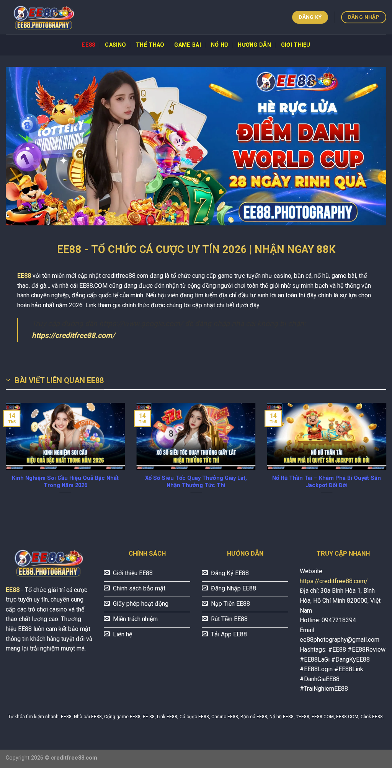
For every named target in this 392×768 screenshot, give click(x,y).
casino (115, 45)
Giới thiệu (295, 45)
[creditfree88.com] (44, 17)
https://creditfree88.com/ (73, 335)
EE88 (88, 45)
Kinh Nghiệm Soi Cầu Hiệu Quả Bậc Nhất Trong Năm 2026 (65, 481)
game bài (187, 45)
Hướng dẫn (254, 45)
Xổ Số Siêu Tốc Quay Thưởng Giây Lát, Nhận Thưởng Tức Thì (196, 481)
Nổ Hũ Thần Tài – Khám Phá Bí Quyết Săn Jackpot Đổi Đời (326, 481)
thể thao (150, 45)
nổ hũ (219, 45)
